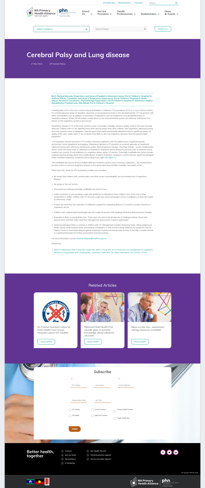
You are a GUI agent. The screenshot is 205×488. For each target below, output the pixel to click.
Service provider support (101, 459)
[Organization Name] (79, 394)
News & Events (170, 12)
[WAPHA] (51, 12)
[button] (176, 3)
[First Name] (79, 379)
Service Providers (103, 12)
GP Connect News (57, 64)
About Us (85, 12)
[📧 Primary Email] (126, 379)
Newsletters (125, 3)
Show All (163, 29)
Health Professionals (125, 12)
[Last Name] (102, 379)
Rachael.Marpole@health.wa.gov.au (92, 238)
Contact (139, 3)
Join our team (70, 455)
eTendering (109, 3)
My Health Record (98, 451)
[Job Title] (102, 394)
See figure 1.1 (110, 157)
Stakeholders (149, 14)
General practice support (101, 455)
